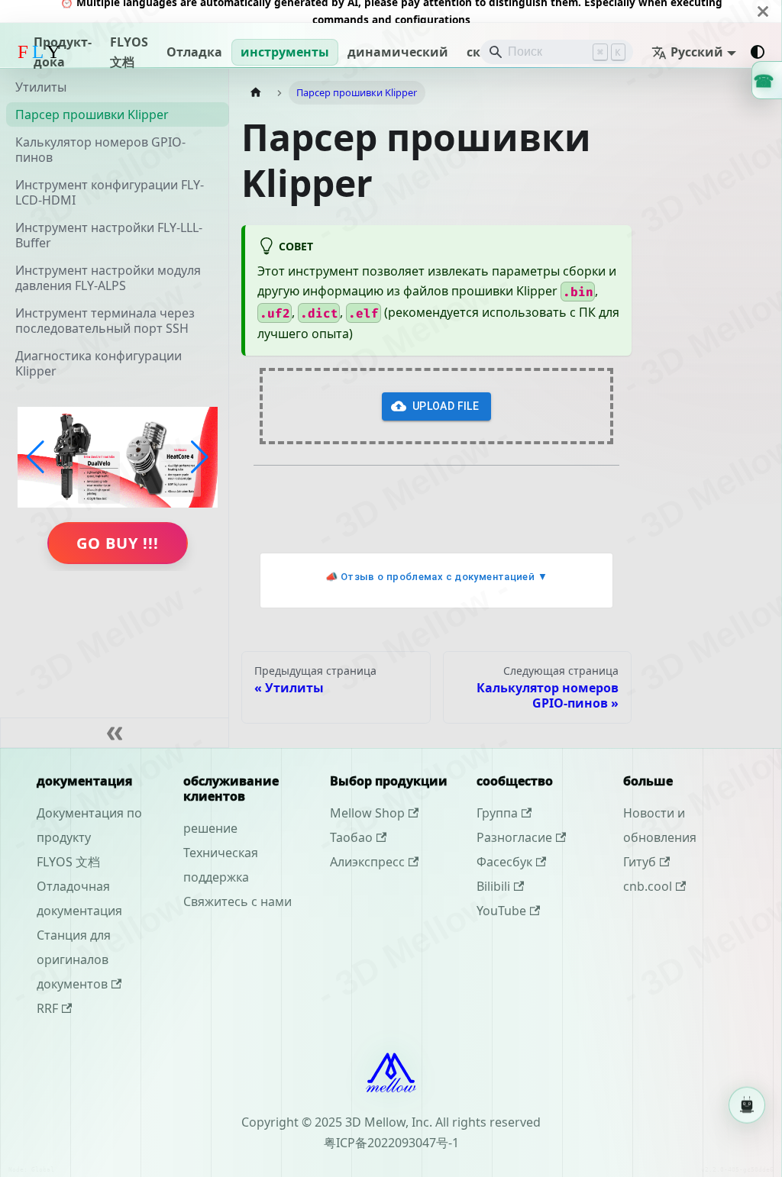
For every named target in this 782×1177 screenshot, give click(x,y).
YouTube (501, 910)
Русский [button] (697, 52)
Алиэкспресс (367, 861)
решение (210, 828)
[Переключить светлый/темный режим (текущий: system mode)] (757, 52)
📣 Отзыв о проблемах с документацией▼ (436, 576)
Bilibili (493, 886)
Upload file (445, 406)
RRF (47, 1008)
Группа (497, 813)
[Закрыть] (763, 11)
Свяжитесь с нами (237, 901)
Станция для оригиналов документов (74, 959)
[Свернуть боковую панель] (114, 732)
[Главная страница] (255, 93)
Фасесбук (504, 861)
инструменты (285, 52)
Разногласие (514, 837)
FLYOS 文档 (129, 52)
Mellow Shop (367, 813)
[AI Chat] (747, 1099)
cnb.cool (647, 886)
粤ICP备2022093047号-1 (391, 1142)
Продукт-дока (63, 52)
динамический (397, 52)
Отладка (194, 52)
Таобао (351, 837)
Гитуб (639, 861)
